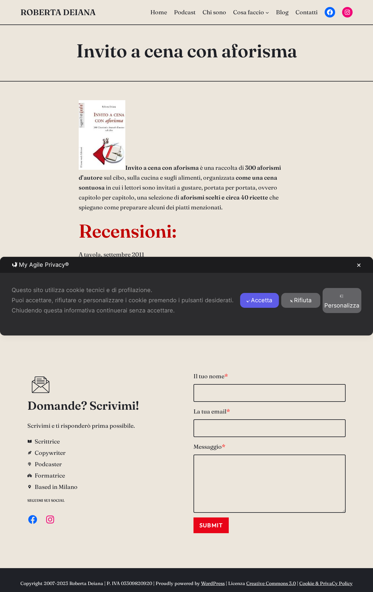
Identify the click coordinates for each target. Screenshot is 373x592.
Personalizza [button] (341, 305)
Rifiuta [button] (303, 300)
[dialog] (186, 296)
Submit (211, 525)
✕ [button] (358, 265)
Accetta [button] (261, 300)
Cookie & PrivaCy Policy (326, 583)
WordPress (213, 583)
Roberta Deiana (58, 12)
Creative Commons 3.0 (271, 583)
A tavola (90, 254)
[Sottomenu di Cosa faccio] (267, 12)
